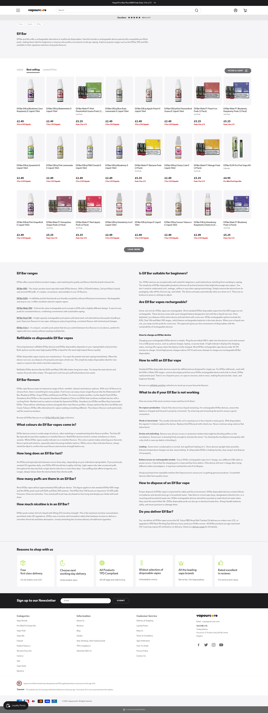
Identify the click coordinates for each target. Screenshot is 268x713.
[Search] (196, 10)
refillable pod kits (157, 386)
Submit (121, 601)
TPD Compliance (84, 646)
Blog (78, 631)
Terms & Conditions (145, 636)
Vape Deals (21, 666)
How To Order (143, 646)
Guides (80, 636)
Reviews (80, 626)
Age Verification (143, 641)
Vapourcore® (73, 701)
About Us (80, 621)
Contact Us (141, 656)
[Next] (247, 568)
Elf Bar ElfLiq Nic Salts (54, 418)
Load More (134, 250)
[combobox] (128, 10)
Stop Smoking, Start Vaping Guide (91, 641)
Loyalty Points (142, 626)
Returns (140, 631)
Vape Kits (20, 636)
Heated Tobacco (24, 646)
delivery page (198, 527)
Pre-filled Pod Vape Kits (26, 626)
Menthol (20, 671)
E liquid (20, 641)
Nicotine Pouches (24, 651)
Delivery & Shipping (145, 621)
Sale (18, 661)
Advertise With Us (84, 651)
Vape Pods (21, 631)
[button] (18, 10)
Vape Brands (22, 621)
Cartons (20, 656)
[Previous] (20, 568)
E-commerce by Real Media (135, 709)
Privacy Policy (142, 651)
